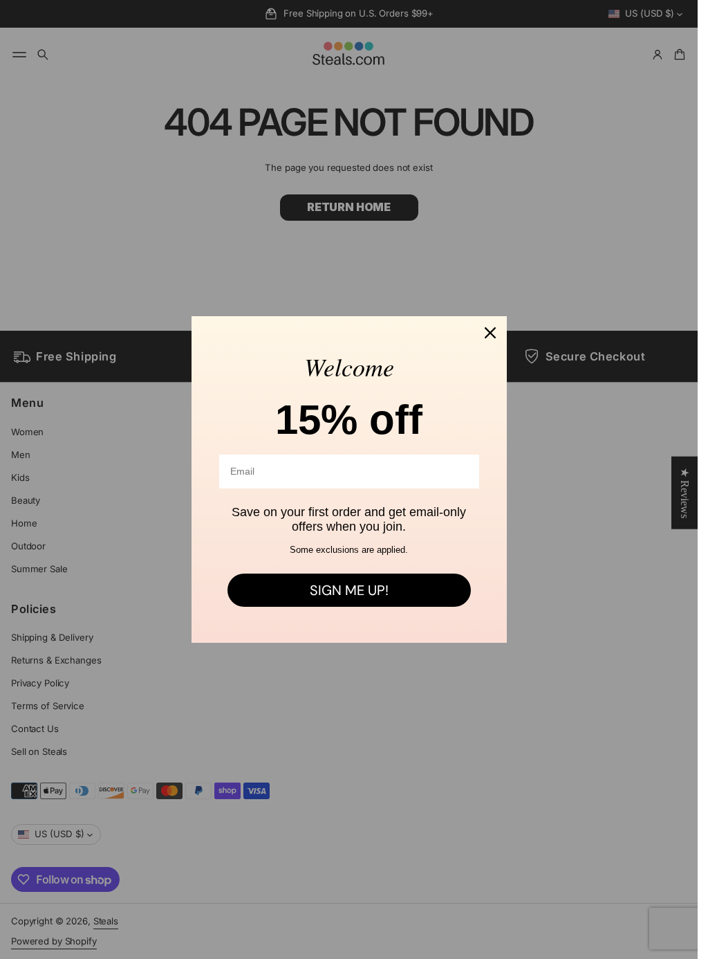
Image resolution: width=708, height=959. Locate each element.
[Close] (490, 332)
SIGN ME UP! (349, 590)
